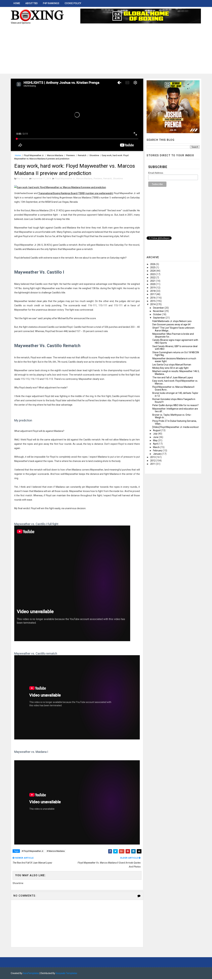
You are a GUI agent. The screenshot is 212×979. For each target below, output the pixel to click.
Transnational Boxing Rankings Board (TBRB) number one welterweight (75, 193)
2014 (153, 304)
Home (16, 3)
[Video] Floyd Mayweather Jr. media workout (175, 427)
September (159, 317)
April (155, 443)
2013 (153, 457)
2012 (153, 460)
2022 (153, 277)
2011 (153, 464)
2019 (153, 287)
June (156, 437)
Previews (70, 155)
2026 (153, 264)
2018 (153, 291)
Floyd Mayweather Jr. (34, 155)
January (157, 453)
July (155, 433)
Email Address (155, 172)
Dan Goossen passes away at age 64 (171, 324)
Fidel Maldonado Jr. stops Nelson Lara (171, 321)
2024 (153, 270)
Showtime (94, 155)
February (158, 450)
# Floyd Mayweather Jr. (33, 851)
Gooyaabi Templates (66, 973)
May (155, 440)
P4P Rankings (51, 3)
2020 (153, 284)
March (156, 447)
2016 (153, 297)
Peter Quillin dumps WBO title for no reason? (175, 405)
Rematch (82, 155)
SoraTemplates (31, 973)
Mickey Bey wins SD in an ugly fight (170, 368)
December (158, 307)
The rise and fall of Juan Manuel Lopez (172, 377)
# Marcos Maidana (56, 851)
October (157, 314)
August (157, 430)
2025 (153, 267)
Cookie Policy (73, 3)
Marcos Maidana (55, 155)
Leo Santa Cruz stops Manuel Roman (171, 364)
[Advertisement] (106, 50)
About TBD (31, 3)
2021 (153, 281)
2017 (153, 294)
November (158, 311)
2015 (153, 301)
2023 (153, 274)
